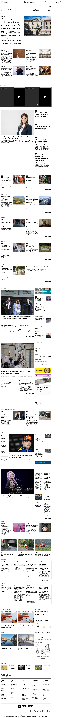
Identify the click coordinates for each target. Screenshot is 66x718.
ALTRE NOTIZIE (29, 336)
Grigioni (2, 688)
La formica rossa (25, 698)
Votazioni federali (4, 692)
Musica (23, 687)
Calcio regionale (14, 684)
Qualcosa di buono (46, 684)
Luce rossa (13, 693)
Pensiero (23, 683)
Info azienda (45, 698)
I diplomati (34, 694)
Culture (12, 697)
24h (43, 694)
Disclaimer (6, 710)
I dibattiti (33, 681)
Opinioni (23, 694)
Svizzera (3, 690)
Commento (24, 695)
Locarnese (3, 684)
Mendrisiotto (3, 687)
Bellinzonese (3, 683)
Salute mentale (34, 697)
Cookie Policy (14, 711)
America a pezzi (4, 698)
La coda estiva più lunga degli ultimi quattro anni (7, 9)
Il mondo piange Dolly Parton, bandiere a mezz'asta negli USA (39, 9)
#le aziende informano (46, 690)
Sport (12, 680)
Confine (2, 695)
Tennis (12, 687)
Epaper (57, 2)
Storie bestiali (34, 689)
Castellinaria (24, 689)
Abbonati (53, 2)
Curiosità (33, 690)
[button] (49, 97)
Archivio (44, 695)
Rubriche (34, 684)
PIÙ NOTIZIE (47, 167)
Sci (12, 685)
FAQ (16, 710)
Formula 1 (13, 688)
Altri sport (13, 689)
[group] (8, 10)
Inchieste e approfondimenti (35, 685)
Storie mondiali (14, 691)
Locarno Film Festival (25, 688)
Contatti (14, 710)
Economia (24, 692)
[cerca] (45, 2)
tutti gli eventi (46, 375)
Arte (12, 698)
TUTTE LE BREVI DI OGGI (44, 356)
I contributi (23, 699)
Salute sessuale (35, 698)
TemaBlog (45, 686)
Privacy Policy (9, 711)
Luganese (2, 685)
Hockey (12, 681)
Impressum (10, 710)
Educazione (45, 683)
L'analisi (23, 696)
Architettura (34, 692)
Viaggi (33, 686)
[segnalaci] (49, 2)
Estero (2, 694)
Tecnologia (34, 688)
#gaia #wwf (45, 688)
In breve (44, 696)
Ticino (2, 681)
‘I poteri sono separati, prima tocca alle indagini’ (11, 43)
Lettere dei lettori (35, 680)
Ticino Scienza (45, 680)
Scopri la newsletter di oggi (41, 364)
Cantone (3, 680)
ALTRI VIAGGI (30, 651)
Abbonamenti (2, 710)
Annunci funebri (3, 711)
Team (43, 699)
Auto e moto (34, 693)
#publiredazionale (46, 689)
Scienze (23, 684)
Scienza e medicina (46, 681)
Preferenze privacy (21, 711)
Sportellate (13, 692)
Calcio (12, 683)
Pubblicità (19, 710)
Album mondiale (14, 695)
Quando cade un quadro (35, 696)
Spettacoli (23, 680)
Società (23, 685)
